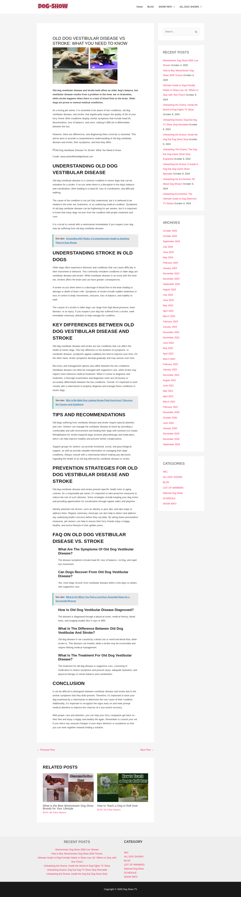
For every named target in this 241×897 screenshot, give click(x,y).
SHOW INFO (165, 6)
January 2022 (170, 369)
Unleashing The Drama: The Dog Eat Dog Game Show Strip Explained (180, 154)
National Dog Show (173, 493)
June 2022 (168, 343)
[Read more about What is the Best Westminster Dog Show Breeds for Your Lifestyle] (68, 787)
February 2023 (170, 321)
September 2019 (171, 444)
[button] (173, 7)
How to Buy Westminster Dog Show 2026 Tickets (77, 853)
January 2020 (170, 428)
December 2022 (171, 332)
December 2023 (171, 273)
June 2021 (168, 385)
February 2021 (170, 407)
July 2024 (168, 247)
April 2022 (168, 353)
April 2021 (168, 396)
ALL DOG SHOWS (189, 6)
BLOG (150, 6)
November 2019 (171, 439)
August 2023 (169, 289)
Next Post (147, 749)
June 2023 (168, 300)
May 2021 (168, 391)
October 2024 (170, 236)
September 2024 (171, 241)
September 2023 (171, 284)
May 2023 (168, 305)
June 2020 (168, 423)
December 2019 (171, 433)
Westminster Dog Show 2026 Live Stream (77, 849)
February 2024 (170, 262)
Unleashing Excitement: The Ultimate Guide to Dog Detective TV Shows (180, 199)
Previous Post (46, 749)
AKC (165, 471)
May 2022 (168, 348)
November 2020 (171, 412)
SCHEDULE (169, 498)
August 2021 (169, 380)
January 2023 (170, 327)
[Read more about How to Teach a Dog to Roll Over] (122, 787)
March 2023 (169, 316)
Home (140, 6)
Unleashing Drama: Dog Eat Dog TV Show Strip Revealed (77, 870)
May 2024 (168, 257)
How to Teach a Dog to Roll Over (117, 805)
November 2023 (171, 279)
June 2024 (168, 252)
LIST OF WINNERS (173, 487)
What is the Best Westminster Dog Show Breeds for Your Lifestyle (68, 807)
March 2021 (169, 401)
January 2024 (170, 268)
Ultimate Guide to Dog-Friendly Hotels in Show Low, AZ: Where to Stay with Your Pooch (180, 90)
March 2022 (169, 359)
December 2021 (171, 375)
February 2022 (170, 364)
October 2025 (170, 230)
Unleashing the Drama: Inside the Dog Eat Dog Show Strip (77, 874)
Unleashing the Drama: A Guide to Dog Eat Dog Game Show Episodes (180, 169)
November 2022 (171, 337)
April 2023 (168, 311)
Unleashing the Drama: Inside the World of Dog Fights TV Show (77, 865)
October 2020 (170, 417)
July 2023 (168, 295)
